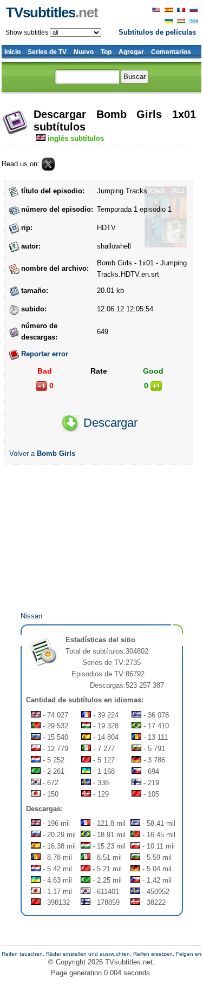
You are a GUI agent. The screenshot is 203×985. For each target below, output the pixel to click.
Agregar (131, 52)
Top (106, 52)
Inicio (12, 52)
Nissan (31, 616)
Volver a (42, 453)
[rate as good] (156, 386)
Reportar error (44, 354)
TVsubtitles (52, 12)
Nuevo (84, 52)
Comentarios (171, 52)
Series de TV (47, 52)
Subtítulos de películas (157, 32)
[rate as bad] (41, 386)
